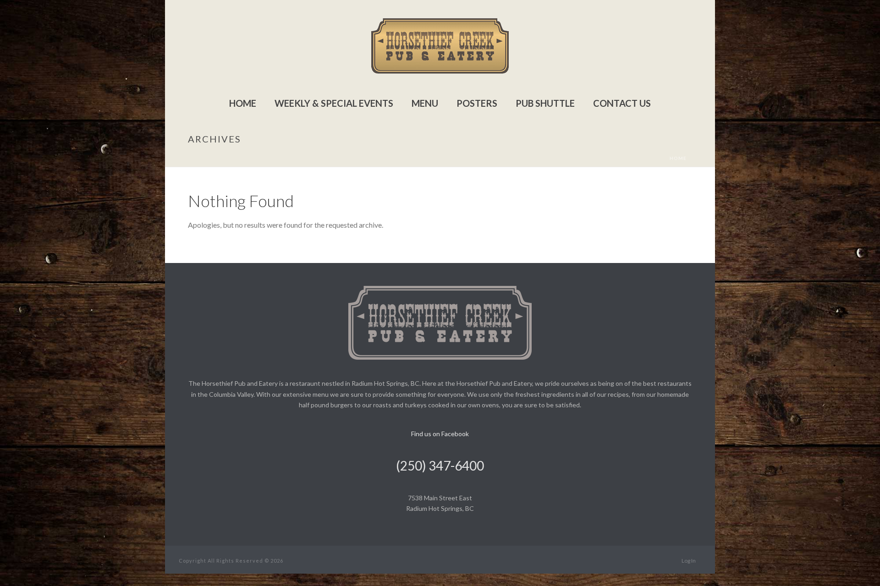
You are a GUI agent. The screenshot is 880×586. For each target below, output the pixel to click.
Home (242, 103)
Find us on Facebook (440, 434)
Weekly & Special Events (334, 103)
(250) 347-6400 (440, 465)
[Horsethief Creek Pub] (440, 46)
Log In (689, 560)
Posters (476, 103)
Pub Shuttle (545, 103)
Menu (425, 103)
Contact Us (622, 103)
